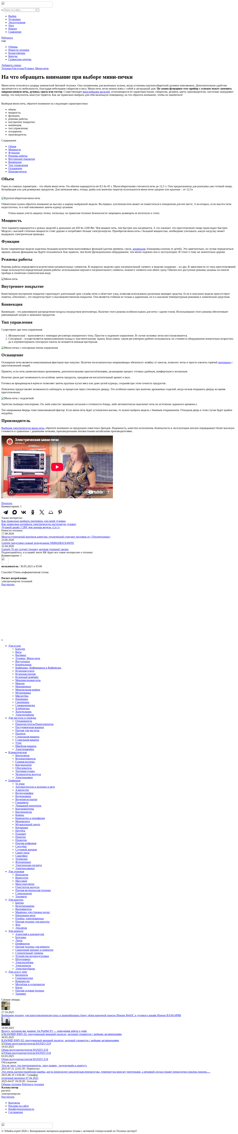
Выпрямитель (23, 909)
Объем (12, 146)
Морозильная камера (27, 689)
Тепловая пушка (25, 771)
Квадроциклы (23, 811)
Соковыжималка (25, 705)
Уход (11, 25)
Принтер (20, 836)
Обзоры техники (11, 1084)
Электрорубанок (25, 968)
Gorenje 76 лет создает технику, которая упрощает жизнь (34, 549)
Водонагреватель (25, 758)
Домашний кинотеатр (28, 805)
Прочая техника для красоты (32, 921)
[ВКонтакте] (24, 512)
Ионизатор (21, 874)
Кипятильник (23, 664)
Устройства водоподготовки (32, 956)
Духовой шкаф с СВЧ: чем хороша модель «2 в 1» (30, 527)
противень (224, 362)
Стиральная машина (27, 736)
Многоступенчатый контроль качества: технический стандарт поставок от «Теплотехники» (55, 536)
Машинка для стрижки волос (32, 912)
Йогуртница (22, 661)
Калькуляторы (16, 53)
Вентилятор (22, 755)
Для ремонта (15, 931)
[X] (42, 512)
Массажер (21, 880)
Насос (18, 987)
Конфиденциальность (21, 1109)
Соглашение (15, 1112)
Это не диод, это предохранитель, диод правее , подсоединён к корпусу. (44, 1065)
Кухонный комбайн (27, 677)
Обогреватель (23, 768)
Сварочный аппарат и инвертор (34, 949)
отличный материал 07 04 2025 (19, 1078)
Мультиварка (23, 692)
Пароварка (21, 699)
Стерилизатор (23, 893)
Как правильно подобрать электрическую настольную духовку (38, 524)
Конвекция (14, 162)
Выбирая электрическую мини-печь (22, 428)
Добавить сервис (11, 65)
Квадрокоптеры (24, 808)
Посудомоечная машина (29, 727)
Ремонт (12, 28)
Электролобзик (24, 962)
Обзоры (13, 46)
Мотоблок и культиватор (30, 984)
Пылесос (20, 733)
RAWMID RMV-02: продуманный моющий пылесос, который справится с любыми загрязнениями (60, 1040)
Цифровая (14, 780)
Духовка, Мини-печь (36, 68)
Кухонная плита (24, 670)
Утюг (18, 742)
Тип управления (18, 165)
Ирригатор (21, 877)
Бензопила (21, 974)
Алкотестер (22, 789)
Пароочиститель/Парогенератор (34, 724)
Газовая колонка (25, 761)
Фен (17, 924)
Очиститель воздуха (27, 887)
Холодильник (23, 711)
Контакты (14, 1102)
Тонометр (21, 896)
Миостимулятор (24, 884)
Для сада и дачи (17, 971)
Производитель (17, 171)
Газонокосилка (24, 978)
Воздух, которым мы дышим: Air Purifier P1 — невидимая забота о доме (44, 1030)
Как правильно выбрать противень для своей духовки (33, 521)
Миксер (20, 683)
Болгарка (20, 937)
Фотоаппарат (23, 862)
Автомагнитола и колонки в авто (35, 786)
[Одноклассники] (33, 512)
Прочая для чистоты (27, 730)
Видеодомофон (24, 793)
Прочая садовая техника (29, 990)
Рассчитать (7, 584)
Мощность (14, 149)
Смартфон (21, 855)
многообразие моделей (96, 91)
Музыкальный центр (27, 824)
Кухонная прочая (25, 673)
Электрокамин (24, 777)
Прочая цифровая (25, 843)
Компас (19, 815)
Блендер (20, 648)
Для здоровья (16, 871)
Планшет (20, 833)
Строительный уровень (29, 952)
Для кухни (17, 68)
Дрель (18, 940)
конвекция (139, 248)
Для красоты (15, 899)
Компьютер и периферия (30, 818)
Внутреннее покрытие (21, 158)
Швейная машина (25, 746)
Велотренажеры (24, 905)
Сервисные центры (19, 59)
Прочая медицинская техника (33, 890)
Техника (6, 68)
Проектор (21, 840)
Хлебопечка (22, 708)
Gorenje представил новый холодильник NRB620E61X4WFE (37, 542)
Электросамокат (25, 868)
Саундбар (21, 846)
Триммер (20, 993)
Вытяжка (20, 655)
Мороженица (23, 686)
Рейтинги (7, 37)
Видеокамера (23, 796)
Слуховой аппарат (26, 849)
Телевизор (21, 858)
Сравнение (14, 31)
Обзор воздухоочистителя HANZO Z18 (24, 1059)
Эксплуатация (16, 22)
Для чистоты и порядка (22, 717)
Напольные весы (25, 915)
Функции (14, 152)
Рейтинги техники (33, 1084)
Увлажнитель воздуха (28, 774)
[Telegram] (5, 512)
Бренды (12, 56)
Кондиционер (23, 764)
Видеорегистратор (26, 799)
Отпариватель (23, 720)
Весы (18, 652)
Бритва (19, 902)
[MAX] (14, 512)
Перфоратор (22, 943)
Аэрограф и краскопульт (29, 934)
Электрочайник (24, 714)
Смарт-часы (22, 852)
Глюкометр (21, 802)
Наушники (21, 827)
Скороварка (22, 702)
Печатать (6, 503)
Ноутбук (20, 830)
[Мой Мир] (51, 512)
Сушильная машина (27, 739)
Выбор (12, 16)
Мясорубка (21, 695)
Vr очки (20, 783)
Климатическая (17, 752)
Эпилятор (21, 927)
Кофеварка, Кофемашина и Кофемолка (38, 667)
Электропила (23, 965)
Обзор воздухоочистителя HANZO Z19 (24, 1049)
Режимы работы (18, 155)
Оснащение (15, 168)
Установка (14, 19)
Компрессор (22, 981)
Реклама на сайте (18, 1105)
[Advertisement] (119, 612)
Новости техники (18, 49)
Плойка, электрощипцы (29, 918)
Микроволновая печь (28, 680)
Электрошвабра (24, 749)
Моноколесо (22, 821)
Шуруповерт (22, 959)
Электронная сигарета (28, 865)
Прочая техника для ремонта (32, 946)
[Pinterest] (60, 512)
